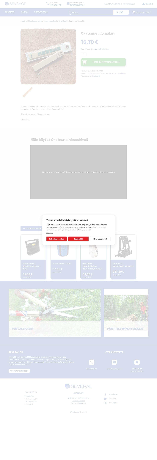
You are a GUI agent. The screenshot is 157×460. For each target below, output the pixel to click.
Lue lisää (49, 233)
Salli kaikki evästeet (56, 239)
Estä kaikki (78, 239)
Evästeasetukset (100, 239)
